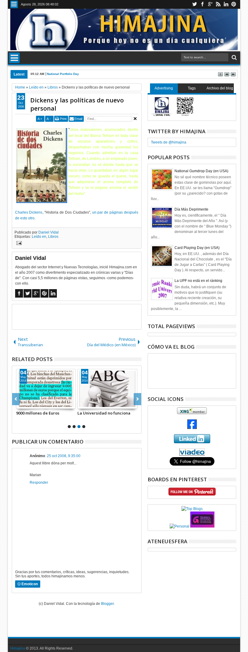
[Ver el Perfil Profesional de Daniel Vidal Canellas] (192, 454)
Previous (137, 399)
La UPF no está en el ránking (198, 281)
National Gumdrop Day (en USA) (201, 171)
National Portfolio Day (63, 74)
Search (233, 57)
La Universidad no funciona (103, 413)
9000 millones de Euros (37, 413)
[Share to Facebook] (21, 404)
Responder (39, 482)
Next (16, 399)
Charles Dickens (29, 212)
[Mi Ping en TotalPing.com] (202, 526)
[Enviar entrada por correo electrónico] (18, 244)
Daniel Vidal (48, 232)
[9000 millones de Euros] (46, 389)
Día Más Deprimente (191, 209)
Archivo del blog (220, 88)
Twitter (194, 4)
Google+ (210, 4)
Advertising (164, 88)
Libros (53, 236)
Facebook (202, 4)
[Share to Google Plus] (34, 404)
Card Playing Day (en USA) (197, 248)
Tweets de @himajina (168, 142)
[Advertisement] (83, 316)
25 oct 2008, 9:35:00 (63, 456)
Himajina (17, 648)
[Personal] (179, 526)
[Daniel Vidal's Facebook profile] (192, 428)
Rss (218, 4)
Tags (192, 88)
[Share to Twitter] (27, 404)
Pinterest (234, 4)
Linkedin (226, 4)
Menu (14, 4)
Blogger (107, 604)
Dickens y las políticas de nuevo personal (77, 104)
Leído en (39, 236)
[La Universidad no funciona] (107, 389)
